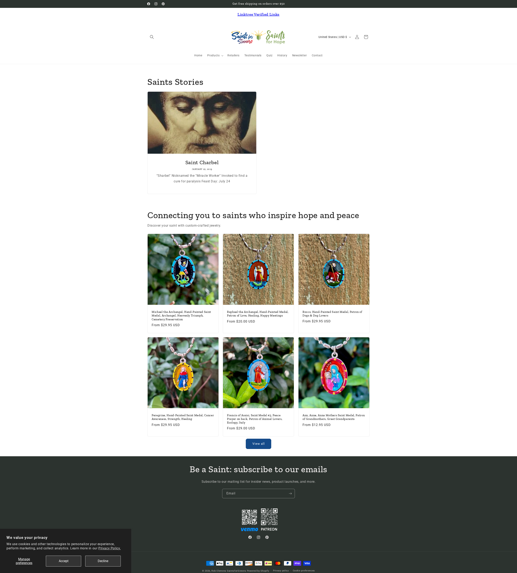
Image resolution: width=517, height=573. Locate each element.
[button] (151, 37)
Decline (103, 561)
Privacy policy (281, 570)
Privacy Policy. (109, 548)
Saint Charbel (202, 162)
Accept (63, 561)
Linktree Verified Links (258, 14)
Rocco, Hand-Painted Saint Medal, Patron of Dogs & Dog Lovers (332, 313)
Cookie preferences (304, 570)
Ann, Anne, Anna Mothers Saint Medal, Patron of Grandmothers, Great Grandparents (334, 417)
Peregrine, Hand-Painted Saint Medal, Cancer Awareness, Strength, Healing (183, 417)
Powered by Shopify (258, 571)
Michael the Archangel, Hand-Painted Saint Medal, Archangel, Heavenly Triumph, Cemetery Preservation (181, 315)
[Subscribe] (290, 493)
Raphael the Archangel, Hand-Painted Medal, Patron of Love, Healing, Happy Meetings (258, 313)
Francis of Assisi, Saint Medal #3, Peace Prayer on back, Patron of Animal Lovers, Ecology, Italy (254, 419)
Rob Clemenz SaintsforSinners (228, 571)
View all (258, 444)
